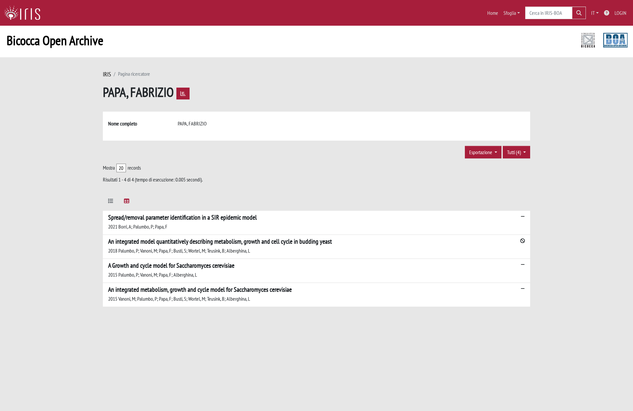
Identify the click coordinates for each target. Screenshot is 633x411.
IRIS (107, 74)
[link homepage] (24, 13)
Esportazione (481, 152)
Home (492, 13)
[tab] (111, 202)
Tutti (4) (514, 152)
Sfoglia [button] (509, 13)
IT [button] (593, 13)
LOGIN (620, 13)
